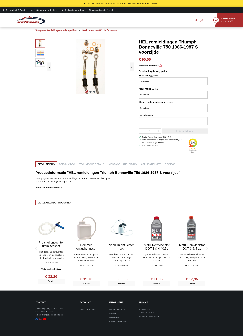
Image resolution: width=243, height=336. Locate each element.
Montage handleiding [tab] (123, 164)
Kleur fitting (148, 88)
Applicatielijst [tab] (151, 164)
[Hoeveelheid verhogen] (158, 131)
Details (51, 281)
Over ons (113, 313)
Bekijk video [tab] (67, 164)
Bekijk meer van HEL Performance (99, 30)
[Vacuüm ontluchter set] (121, 228)
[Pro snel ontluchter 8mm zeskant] (51, 227)
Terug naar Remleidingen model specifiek (56, 30)
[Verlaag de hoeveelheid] (141, 131)
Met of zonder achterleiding (156, 102)
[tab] (46, 164)
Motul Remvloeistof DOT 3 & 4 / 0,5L (156, 246)
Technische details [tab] (91, 164)
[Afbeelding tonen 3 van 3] (94, 92)
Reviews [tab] (170, 164)
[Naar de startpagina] (30, 20)
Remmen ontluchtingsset (86, 246)
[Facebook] (36, 319)
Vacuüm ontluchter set (121, 246)
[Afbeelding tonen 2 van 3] (90, 92)
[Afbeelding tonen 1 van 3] (87, 92)
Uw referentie (146, 115)
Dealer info (114, 317)
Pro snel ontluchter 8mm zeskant (51, 244)
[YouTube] (44, 319)
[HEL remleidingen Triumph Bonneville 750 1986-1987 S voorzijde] (90, 66)
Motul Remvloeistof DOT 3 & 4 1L (192, 246)
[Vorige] (49, 67)
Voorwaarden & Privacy (119, 321)
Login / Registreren (87, 309)
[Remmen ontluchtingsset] (86, 228)
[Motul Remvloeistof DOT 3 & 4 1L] (191, 228)
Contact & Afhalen (117, 309)
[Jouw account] (202, 20)
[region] (121, 3)
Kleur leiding (148, 75)
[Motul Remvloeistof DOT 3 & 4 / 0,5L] (156, 228)
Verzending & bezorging (149, 316)
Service (143, 302)
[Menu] (208, 20)
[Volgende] (132, 67)
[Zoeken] (195, 20)
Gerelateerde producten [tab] (54, 202)
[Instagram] (40, 319)
